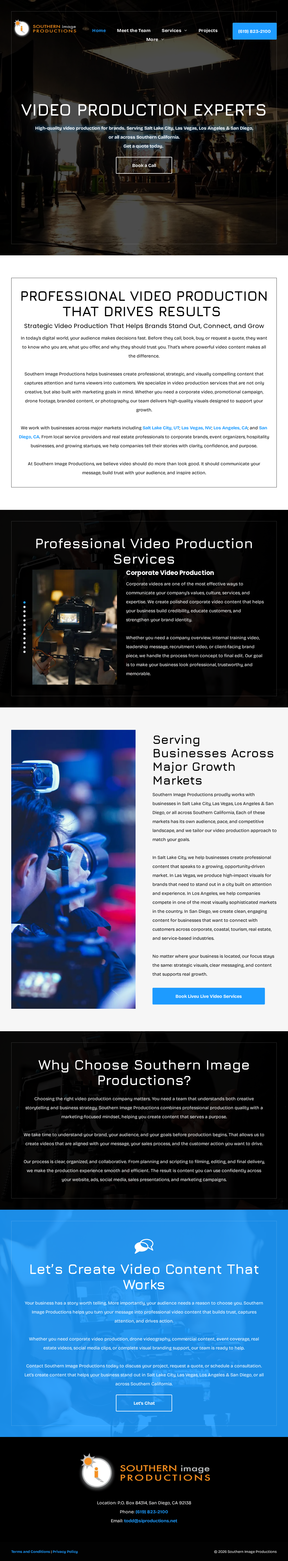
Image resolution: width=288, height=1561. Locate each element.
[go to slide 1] (24, 602)
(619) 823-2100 (152, 1511)
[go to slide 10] (24, 643)
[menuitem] (99, 30)
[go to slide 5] (24, 620)
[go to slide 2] (24, 607)
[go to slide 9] (24, 638)
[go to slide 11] (24, 647)
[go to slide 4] (24, 616)
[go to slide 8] (24, 634)
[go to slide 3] (24, 611)
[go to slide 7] (24, 629)
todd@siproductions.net (150, 1520)
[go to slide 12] (24, 652)
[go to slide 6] (24, 625)
